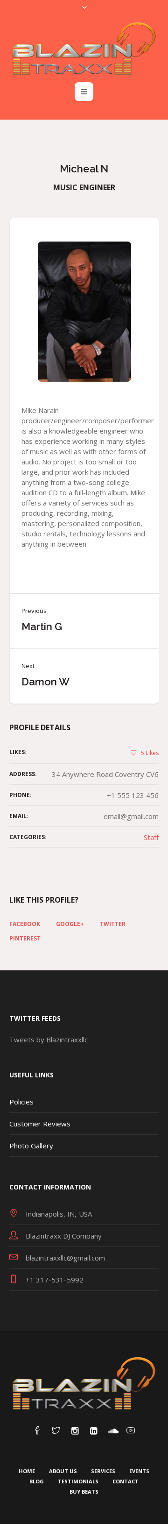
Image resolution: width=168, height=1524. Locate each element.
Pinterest (25, 938)
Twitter (113, 924)
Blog (36, 1481)
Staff (151, 837)
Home (27, 1470)
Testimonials (78, 1481)
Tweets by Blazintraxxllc (48, 1039)
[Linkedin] (93, 1431)
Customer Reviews (39, 1123)
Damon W (45, 682)
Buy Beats (84, 1491)
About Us (63, 1470)
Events (139, 1470)
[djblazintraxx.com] (84, 49)
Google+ (70, 924)
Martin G (41, 626)
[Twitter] (56, 1431)
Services (103, 1470)
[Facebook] (37, 1431)
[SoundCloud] (112, 1431)
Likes (150, 753)
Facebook (24, 924)
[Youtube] (131, 1431)
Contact (125, 1481)
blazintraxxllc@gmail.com (65, 1257)
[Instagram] (75, 1431)
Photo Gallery (31, 1145)
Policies (21, 1101)
